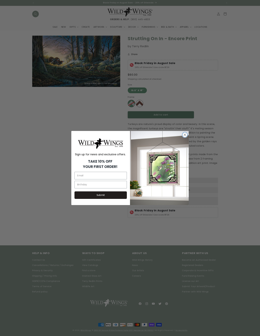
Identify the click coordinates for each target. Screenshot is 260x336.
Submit (101, 195)
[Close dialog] (184, 134)
